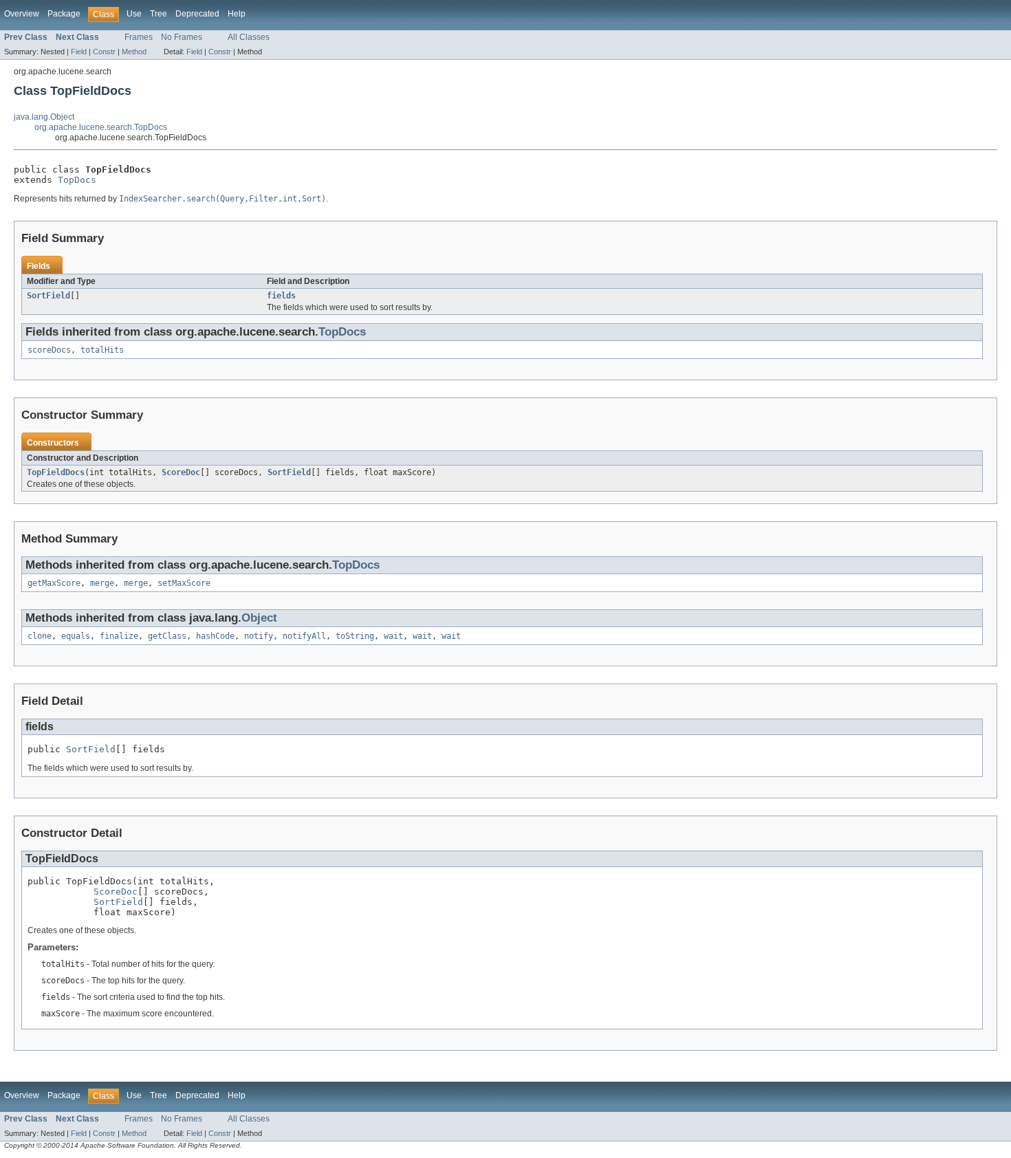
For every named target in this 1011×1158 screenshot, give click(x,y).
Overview (21, 14)
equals (75, 636)
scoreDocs (49, 350)
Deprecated (197, 14)
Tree (158, 14)
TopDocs (77, 180)
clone (40, 636)
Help (237, 14)
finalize (119, 636)
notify (258, 636)
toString (355, 636)
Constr (104, 51)
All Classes (249, 37)
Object (259, 617)
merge (102, 583)
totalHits (102, 350)
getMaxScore (54, 583)
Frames (138, 37)
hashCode (215, 636)
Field (79, 51)
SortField (48, 296)
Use (134, 14)
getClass (167, 636)
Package (63, 14)
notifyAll (304, 636)
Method (134, 51)
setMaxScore (183, 583)
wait (393, 636)
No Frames (181, 37)
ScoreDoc (181, 472)
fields (281, 296)
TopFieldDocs (56, 472)
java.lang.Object (44, 117)
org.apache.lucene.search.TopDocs (100, 127)
